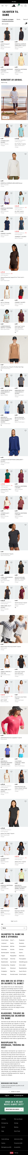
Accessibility (17, 1147)
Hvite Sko (12, 959)
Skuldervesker (14, 974)
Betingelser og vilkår (6, 1147)
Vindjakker (4, 971)
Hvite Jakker (22, 965)
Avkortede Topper (4, 949)
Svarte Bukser (12, 943)
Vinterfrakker (5, 940)
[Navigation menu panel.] (2, 6)
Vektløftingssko (23, 962)
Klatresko (21, 955)
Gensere (3, 968)
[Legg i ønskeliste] (11, 29)
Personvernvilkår (18, 1143)
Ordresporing (4, 1123)
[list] (14, 19)
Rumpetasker (5, 946)
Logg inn (7, 1095)
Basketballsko (23, 968)
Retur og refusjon (18, 1119)
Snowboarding (5, 965)
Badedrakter (4, 962)
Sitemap (16, 1123)
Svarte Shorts (22, 971)
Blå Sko (12, 946)
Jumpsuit (3, 943)
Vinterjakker (22, 946)
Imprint (3, 1127)
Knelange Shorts (3, 974)
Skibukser (13, 968)
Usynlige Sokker (12, 953)
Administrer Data (18, 1139)
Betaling (16, 1127)
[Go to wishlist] (6, 6)
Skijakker (12, 965)
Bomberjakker (5, 952)
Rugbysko (21, 940)
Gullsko (12, 949)
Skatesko (21, 943)
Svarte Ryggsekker (22, 953)
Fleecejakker (22, 959)
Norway (16, 1152)
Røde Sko (12, 971)
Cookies (3, 1143)
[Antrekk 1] (14, 102)
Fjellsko (21, 949)
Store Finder (17, 1131)
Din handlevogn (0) (18, 1095)
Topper (3, 955)
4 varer (4, 117)
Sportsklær (13, 962)
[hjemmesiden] (13, 6)
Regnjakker (13, 955)
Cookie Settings (5, 1139)
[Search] (22, 6)
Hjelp (2, 1131)
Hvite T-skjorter (12, 940)
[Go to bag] (25, 6)
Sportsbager (4, 959)
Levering (3, 1119)
